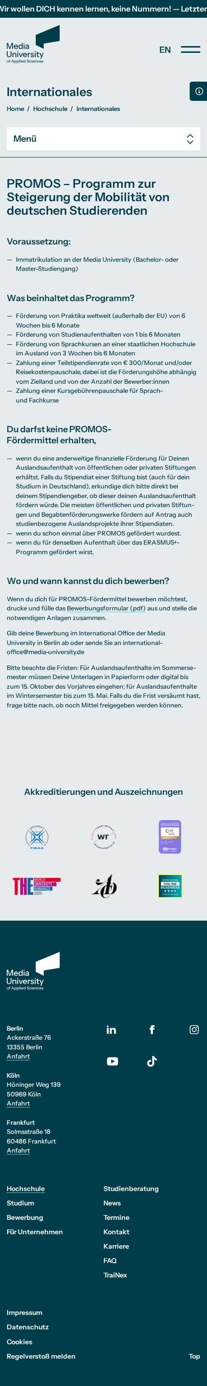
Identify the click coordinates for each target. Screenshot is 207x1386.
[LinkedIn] (120, 1029)
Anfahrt (18, 1056)
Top (194, 1356)
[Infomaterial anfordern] (198, 91)
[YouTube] (120, 1061)
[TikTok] (152, 1061)
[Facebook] (152, 1029)
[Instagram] (194, 1029)
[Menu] (190, 49)
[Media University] (33, 44)
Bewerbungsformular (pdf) (106, 608)
